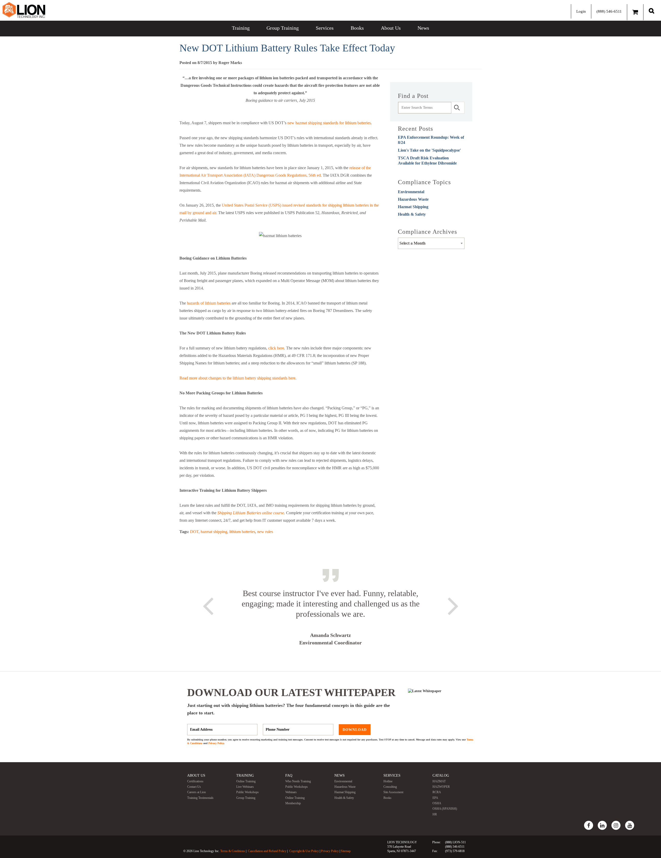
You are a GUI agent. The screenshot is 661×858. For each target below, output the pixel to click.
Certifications (195, 781)
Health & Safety (412, 214)
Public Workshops (247, 792)
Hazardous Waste (413, 199)
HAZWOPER (441, 787)
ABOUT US (196, 775)
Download (355, 729)
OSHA (436, 803)
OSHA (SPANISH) (444, 808)
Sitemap (346, 851)
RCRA (436, 792)
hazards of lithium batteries (209, 303)
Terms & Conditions (232, 851)
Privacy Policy (216, 743)
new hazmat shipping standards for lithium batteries (329, 123)
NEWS (339, 775)
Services (325, 28)
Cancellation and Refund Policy (267, 851)
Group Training (282, 28)
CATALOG (440, 775)
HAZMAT (439, 781)
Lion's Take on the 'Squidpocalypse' (429, 150)
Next (453, 605)
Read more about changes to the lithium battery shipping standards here (237, 378)
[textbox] (431, 243)
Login (581, 11)
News (423, 28)
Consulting (390, 787)
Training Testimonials (200, 798)
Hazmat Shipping (413, 207)
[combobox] (431, 243)
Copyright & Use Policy (304, 851)
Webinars (291, 792)
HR (434, 814)
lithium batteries (242, 531)
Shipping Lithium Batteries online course (250, 513)
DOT (194, 531)
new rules (265, 531)
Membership (293, 803)
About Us (391, 28)
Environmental (411, 192)
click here (276, 348)
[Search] (651, 11)
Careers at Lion (196, 792)
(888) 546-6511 (609, 11)
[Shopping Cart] (635, 12)
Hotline (387, 781)
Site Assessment (393, 792)
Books (357, 28)
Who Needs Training (298, 781)
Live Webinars (245, 787)
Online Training (246, 781)
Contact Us (194, 787)
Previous (208, 605)
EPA (435, 798)
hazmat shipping (214, 531)
